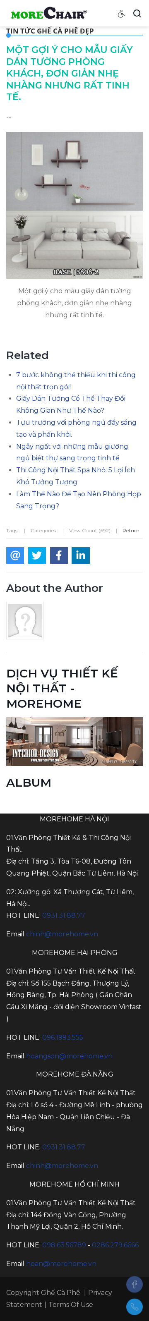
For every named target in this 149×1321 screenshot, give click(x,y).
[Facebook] (134, 1284)
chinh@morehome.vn (62, 934)
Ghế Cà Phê (60, 1293)
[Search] (137, 13)
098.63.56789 (64, 1245)
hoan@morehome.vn (61, 1264)
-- (8, 117)
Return (131, 530)
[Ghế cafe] (48, 12)
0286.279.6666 (115, 1245)
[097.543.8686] (134, 1307)
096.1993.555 (62, 1037)
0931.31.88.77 (63, 915)
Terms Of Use (70, 1305)
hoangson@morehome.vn (69, 1056)
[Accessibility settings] (121, 13)
